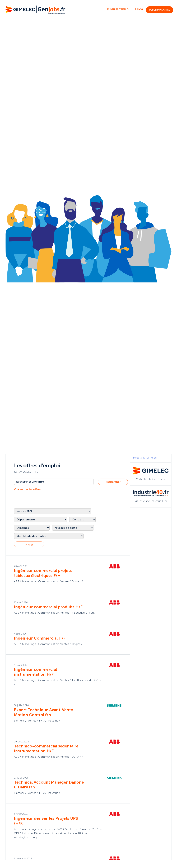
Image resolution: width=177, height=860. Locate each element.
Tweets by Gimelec (145, 457)
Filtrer (29, 544)
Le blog (138, 9)
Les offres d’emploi (117, 9)
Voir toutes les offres (27, 489)
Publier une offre (159, 9)
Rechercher (112, 481)
